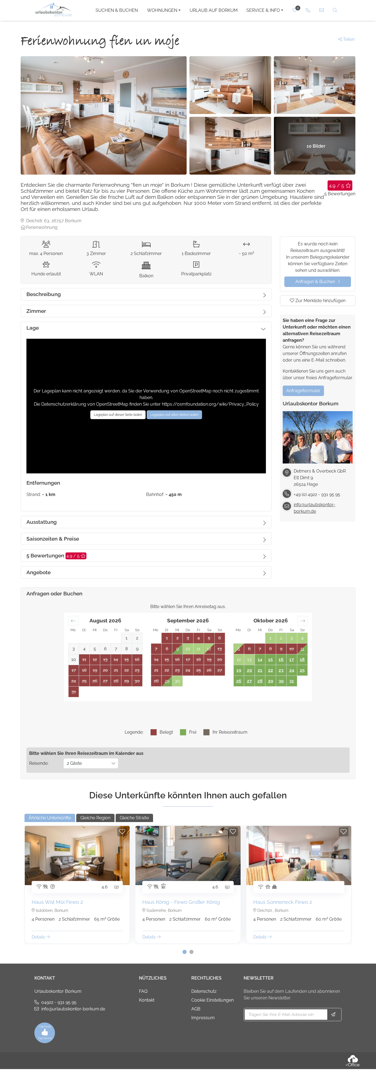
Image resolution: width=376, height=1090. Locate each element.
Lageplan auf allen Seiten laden (174, 415)
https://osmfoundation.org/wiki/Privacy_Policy (210, 404)
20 (249, 670)
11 (302, 648)
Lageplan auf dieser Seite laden (118, 415)
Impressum (203, 1017)
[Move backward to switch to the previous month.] (73, 620)
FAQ (143, 991)
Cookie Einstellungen (212, 1000)
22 (270, 670)
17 (291, 659)
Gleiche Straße (134, 817)
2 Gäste (74, 763)
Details (39, 937)
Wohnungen (162, 10)
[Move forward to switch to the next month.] (303, 620)
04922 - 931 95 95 (59, 1002)
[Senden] (333, 1014)
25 (302, 670)
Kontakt (146, 1000)
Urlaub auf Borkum (214, 10)
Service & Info (263, 10)
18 (302, 659)
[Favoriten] (122, 831)
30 (281, 681)
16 (281, 659)
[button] (184, 952)
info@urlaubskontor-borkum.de (314, 508)
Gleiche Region (95, 817)
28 (260, 681)
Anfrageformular (303, 390)
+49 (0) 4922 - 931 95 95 (317, 494)
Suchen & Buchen (117, 10)
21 (260, 670)
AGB (195, 1009)
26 (238, 681)
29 (167, 681)
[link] (308, 10)
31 (291, 681)
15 (270, 659)
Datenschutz (204, 991)
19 (238, 670)
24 (291, 670)
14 (260, 659)
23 (281, 670)
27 (249, 681)
